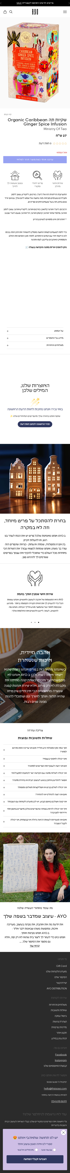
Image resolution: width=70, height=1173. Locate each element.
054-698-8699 (59, 1101)
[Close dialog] (63, 1132)
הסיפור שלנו (60, 977)
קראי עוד (35, 946)
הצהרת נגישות (60, 1021)
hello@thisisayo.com (55, 1088)
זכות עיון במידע (59, 1038)
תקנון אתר (61, 1033)
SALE (19, 3)
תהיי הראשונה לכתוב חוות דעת (35, 424)
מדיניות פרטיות (59, 1027)
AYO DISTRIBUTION (57, 988)
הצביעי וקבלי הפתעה (35, 1159)
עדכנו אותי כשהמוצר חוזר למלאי (35, 160)
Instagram (61, 1060)
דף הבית (8, 115)
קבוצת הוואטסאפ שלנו (55, 1066)
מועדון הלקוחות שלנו (56, 971)
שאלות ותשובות (59, 1010)
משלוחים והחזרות (58, 1005)
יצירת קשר (61, 983)
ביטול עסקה (61, 1016)
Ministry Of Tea (55, 129)
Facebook (61, 1055)
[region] (35, 593)
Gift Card (61, 966)
